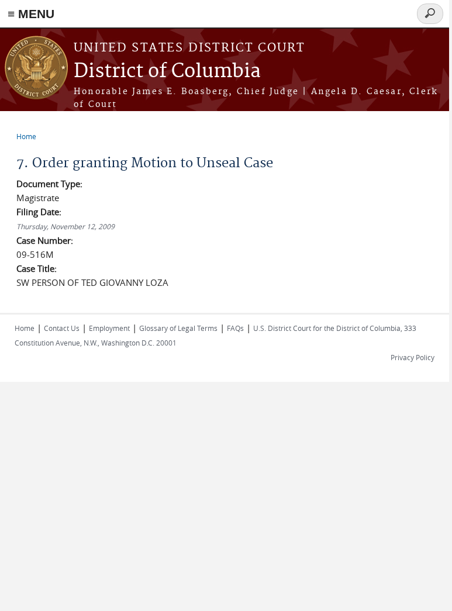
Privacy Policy (412, 357)
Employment (109, 328)
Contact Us (62, 328)
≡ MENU (31, 13)
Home (26, 136)
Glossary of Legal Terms (178, 328)
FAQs (235, 328)
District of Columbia (167, 72)
